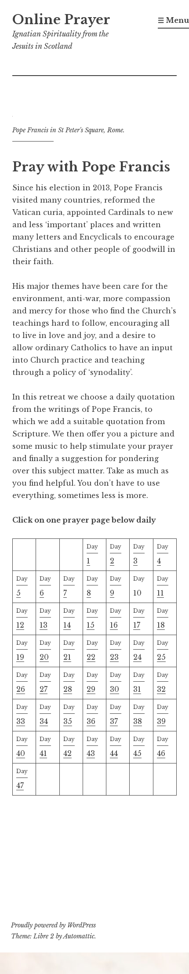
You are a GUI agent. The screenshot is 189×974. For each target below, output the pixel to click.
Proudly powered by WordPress (53, 925)
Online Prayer (61, 20)
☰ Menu (173, 20)
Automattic (78, 936)
